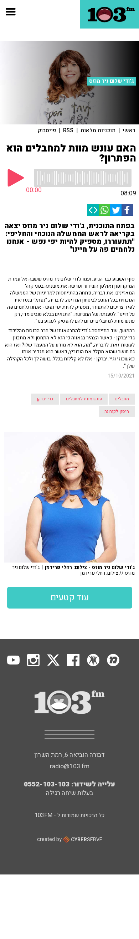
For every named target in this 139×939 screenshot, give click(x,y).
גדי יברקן (45, 399)
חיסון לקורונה (116, 411)
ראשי (129, 130)
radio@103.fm (69, 766)
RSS (68, 130)
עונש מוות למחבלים (84, 399)
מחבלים (122, 399)
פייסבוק (47, 130)
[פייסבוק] (127, 210)
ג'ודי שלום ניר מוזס (111, 81)
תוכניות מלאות (98, 130)
